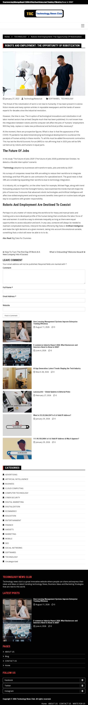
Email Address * (9, 296)
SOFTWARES (54, 98)
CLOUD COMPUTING (14, 488)
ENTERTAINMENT (13, 520)
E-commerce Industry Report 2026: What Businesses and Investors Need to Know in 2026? (55, 346)
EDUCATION (10, 516)
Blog (7, 656)
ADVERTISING (11, 474)
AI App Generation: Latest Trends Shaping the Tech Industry (57, 368)
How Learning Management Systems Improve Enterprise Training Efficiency (32, 2)
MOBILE (8, 538)
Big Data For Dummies (21, 238)
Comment (7, 268)
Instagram (9, 691)
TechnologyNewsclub (33, 98)
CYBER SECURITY (12, 497)
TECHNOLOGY (67, 98)
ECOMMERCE (11, 511)
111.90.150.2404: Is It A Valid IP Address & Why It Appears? (56, 439)
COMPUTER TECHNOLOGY (16, 493)
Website (6, 305)
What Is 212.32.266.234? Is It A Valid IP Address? (52, 415)
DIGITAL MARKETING (14, 502)
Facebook (9, 680)
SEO (7, 543)
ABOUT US (9, 652)
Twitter (8, 685)
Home (7, 665)
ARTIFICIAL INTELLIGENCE (16, 479)
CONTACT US (11, 661)
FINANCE (9, 525)
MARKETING (10, 534)
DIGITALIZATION (12, 506)
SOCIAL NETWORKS (13, 548)
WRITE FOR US (79, 703)
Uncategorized (11, 561)
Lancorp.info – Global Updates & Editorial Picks (51, 392)
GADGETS (9, 529)
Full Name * (8, 287)
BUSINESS (9, 484)
